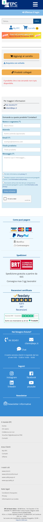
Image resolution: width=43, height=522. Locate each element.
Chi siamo (5, 429)
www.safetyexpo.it (8, 477)
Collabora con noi (8, 432)
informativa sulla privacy (19, 179)
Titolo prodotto (9, 145)
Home (4, 426)
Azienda (6, 129)
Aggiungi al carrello (23, 56)
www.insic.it (6, 471)
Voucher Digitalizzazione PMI (12, 435)
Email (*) (6, 137)
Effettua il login (31, 12)
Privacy (4, 496)
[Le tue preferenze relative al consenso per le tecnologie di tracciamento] (4, 2)
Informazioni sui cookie (10, 499)
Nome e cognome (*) (12, 121)
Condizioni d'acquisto (9, 493)
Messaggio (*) (8, 153)
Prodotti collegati (23, 72)
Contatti (5, 438)
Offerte (4, 457)
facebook (31, 377)
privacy (23, 174)
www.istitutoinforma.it (10, 474)
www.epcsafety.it (8, 480)
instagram (12, 377)
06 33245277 (11, 105)
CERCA (37, 21)
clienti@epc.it (11, 108)
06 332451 (14, 340)
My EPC (16, 28)
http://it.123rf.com (21, 520)
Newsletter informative (19, 404)
